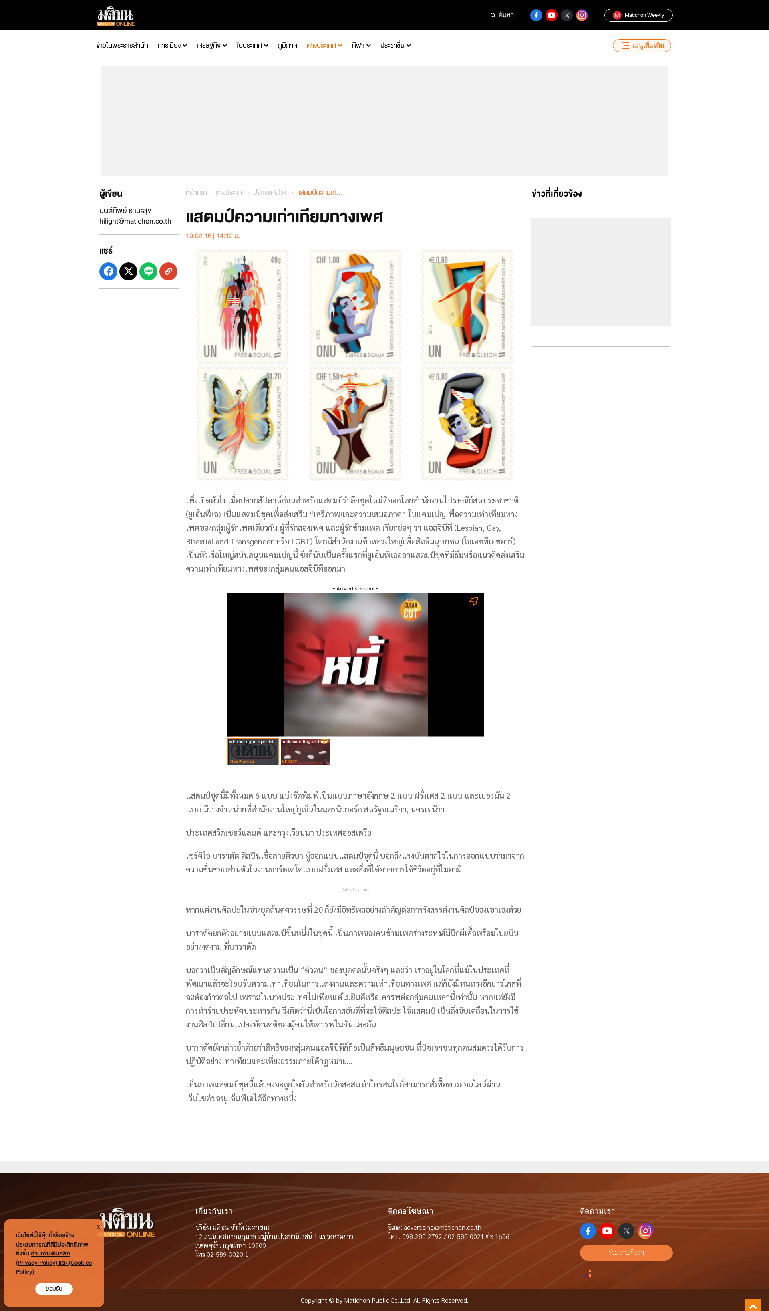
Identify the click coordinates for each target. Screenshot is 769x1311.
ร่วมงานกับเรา (626, 1252)
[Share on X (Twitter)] (128, 271)
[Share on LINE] (148, 271)
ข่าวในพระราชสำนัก (122, 45)
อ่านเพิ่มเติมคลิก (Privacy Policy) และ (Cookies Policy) (54, 1263)
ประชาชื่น (392, 45)
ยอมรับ (54, 1289)
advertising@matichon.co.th (442, 1227)
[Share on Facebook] (108, 271)
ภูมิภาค (287, 45)
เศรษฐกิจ (209, 45)
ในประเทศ (249, 45)
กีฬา (358, 45)
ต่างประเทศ (321, 45)
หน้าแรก (196, 192)
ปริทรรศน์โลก (271, 192)
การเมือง (169, 45)
